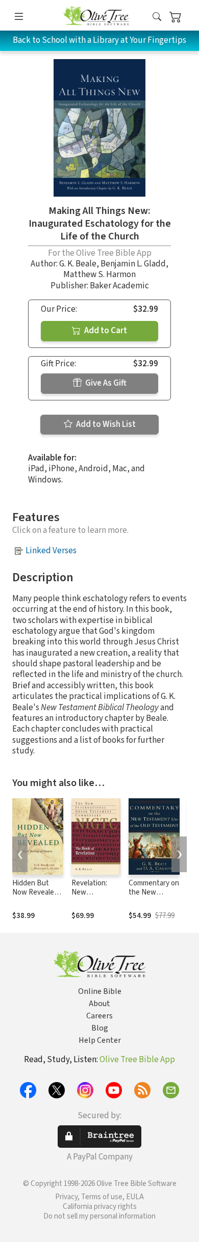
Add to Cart (105, 331)
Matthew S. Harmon (99, 274)
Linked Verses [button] (51, 551)
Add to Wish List (105, 424)
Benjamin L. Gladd (133, 264)
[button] (157, 17)
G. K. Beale (77, 264)
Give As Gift (105, 383)
